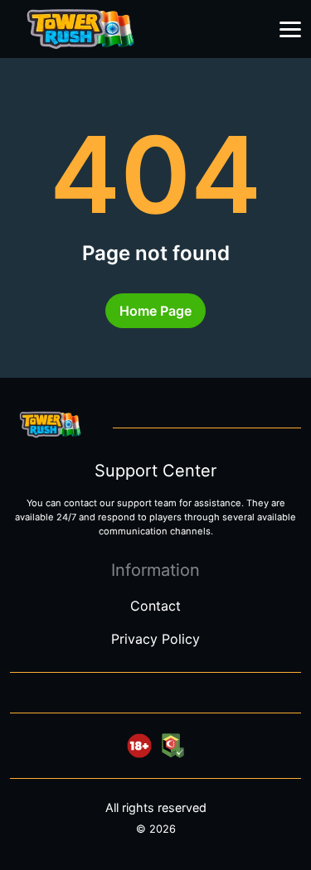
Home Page (155, 310)
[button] (290, 30)
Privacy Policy (155, 639)
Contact (155, 605)
